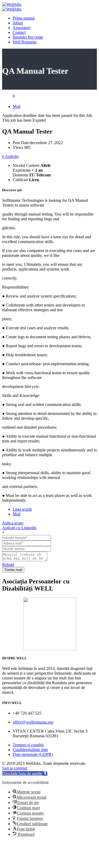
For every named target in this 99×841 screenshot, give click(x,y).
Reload (8, 564)
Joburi (18, 23)
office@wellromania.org (33, 722)
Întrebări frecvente (28, 37)
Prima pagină (24, 18)
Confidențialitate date (30, 749)
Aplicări (10, 156)
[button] (24, 773)
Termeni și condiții (28, 745)
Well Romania (24, 42)
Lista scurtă (22, 509)
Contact (19, 32)
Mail (16, 106)
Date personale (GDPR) (33, 754)
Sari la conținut (14, 768)
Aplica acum (12, 523)
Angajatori (21, 27)
